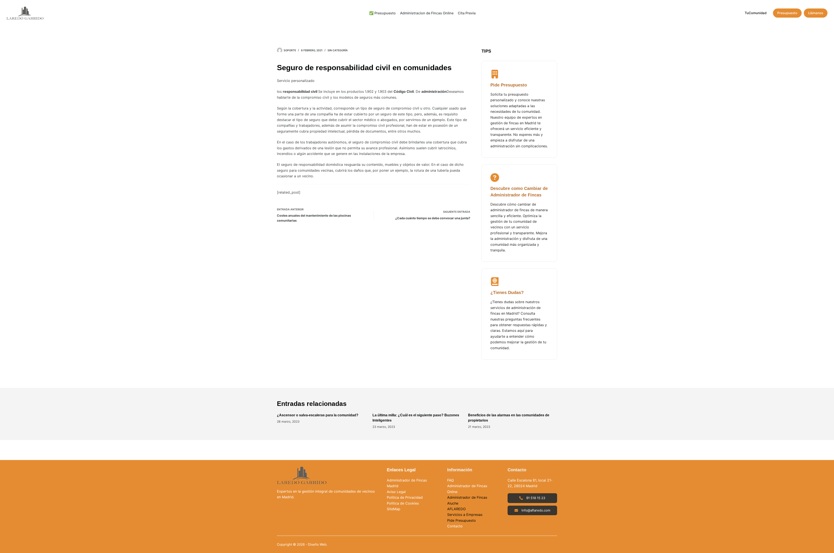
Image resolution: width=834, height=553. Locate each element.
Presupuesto (787, 13)
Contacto (455, 526)
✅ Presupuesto (382, 13)
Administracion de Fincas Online (426, 13)
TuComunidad (755, 13)
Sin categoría (338, 50)
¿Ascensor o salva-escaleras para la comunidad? (317, 415)
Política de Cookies (403, 503)
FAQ (450, 480)
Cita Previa (467, 13)
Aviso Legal (396, 492)
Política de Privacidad (405, 497)
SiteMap (393, 509)
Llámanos (815, 13)
